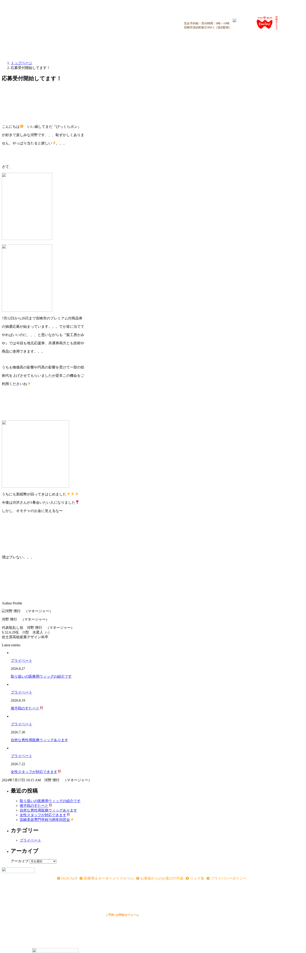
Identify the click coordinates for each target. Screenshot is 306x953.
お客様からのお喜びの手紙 (161, 878)
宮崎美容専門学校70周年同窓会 (45, 820)
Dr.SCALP (69, 878)
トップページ (21, 63)
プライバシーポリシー (229, 878)
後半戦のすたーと (25, 708)
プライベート (21, 660)
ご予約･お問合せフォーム (122, 915)
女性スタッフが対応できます (34, 772)
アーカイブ (20, 861)
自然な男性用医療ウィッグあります (39, 740)
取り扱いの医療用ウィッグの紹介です (41, 676)
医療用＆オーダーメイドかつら (109, 878)
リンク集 (197, 878)
